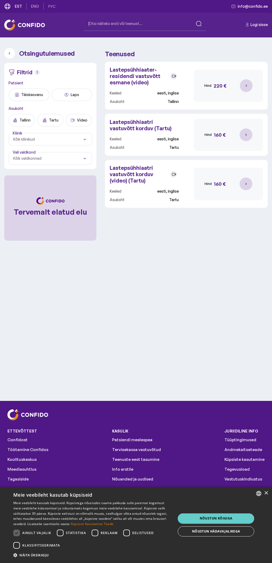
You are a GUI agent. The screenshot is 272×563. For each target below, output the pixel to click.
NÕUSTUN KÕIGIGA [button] (216, 518)
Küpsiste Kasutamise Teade (92, 524)
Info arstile (122, 469)
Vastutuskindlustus (243, 479)
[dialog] (136, 525)
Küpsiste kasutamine (244, 459)
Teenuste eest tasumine (135, 459)
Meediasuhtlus (21, 469)
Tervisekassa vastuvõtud (136, 449)
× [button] (266, 493)
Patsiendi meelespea (132, 439)
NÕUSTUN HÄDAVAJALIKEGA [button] (216, 531)
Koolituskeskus (22, 459)
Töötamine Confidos (27, 449)
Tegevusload (237, 469)
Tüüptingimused (240, 439)
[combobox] (50, 139)
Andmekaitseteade (243, 449)
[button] (92, 555)
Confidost (17, 439)
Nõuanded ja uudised (132, 479)
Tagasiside (18, 479)
